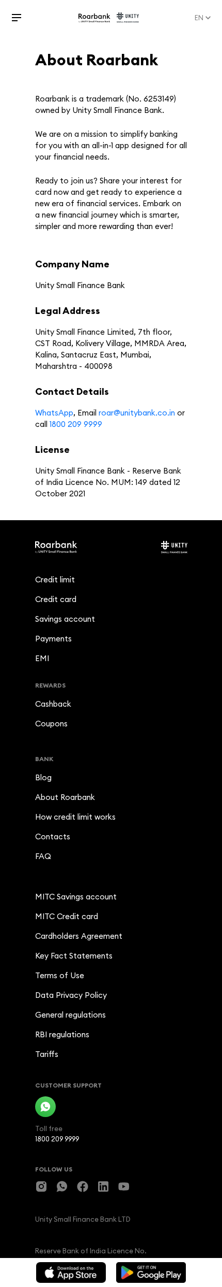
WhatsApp (54, 413)
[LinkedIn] (103, 1186)
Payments (53, 639)
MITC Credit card (66, 916)
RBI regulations (62, 1034)
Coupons (51, 723)
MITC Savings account (76, 897)
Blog (43, 777)
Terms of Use (59, 975)
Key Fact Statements (74, 956)
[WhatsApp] (45, 1106)
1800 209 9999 (76, 424)
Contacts (52, 836)
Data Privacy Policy (71, 995)
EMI (42, 658)
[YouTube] (124, 1186)
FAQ (43, 856)
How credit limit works (75, 817)
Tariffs (46, 1054)
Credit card (55, 599)
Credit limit (55, 579)
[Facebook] (82, 1186)
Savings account (65, 619)
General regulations (70, 1015)
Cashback (53, 704)
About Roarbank (65, 797)
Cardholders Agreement (78, 936)
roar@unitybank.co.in (137, 413)
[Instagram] (41, 1186)
